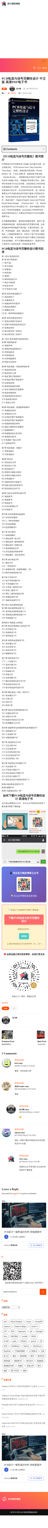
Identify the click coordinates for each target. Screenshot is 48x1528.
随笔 (24, 1371)
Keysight (39, 1331)
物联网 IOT (18, 1361)
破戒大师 (30, 1366)
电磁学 (20, 1366)
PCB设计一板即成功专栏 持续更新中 (23, 1232)
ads (5, 1322)
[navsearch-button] (34, 68)
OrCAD (6, 1341)
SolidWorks (15, 1346)
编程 (5, 1371)
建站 (14, 1356)
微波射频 (23, 1356)
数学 (32, 1356)
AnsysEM (38, 1322)
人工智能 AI (33, 1351)
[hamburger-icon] (44, 61)
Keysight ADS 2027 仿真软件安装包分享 (18, 1405)
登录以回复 (19, 1060)
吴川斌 (18, 89)
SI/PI (14, 1008)
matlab (24, 1336)
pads (14, 1341)
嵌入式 (6, 1356)
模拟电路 (7, 1361)
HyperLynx (22, 1331)
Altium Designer (16, 1322)
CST (5, 1331)
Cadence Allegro (20, 1326)
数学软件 (41, 1356)
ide (31, 1331)
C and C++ (34, 1326)
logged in (16, 1193)
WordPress (37, 1346)
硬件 (39, 1366)
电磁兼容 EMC (9, 1366)
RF (41, 1341)
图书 (4, 89)
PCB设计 (24, 1341)
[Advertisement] (24, 32)
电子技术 (29, 1361)
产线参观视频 (20, 1351)
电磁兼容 (40, 1361)
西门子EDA (15, 1371)
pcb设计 (22, 1237)
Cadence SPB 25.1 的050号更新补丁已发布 (19, 1386)
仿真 (42, 1351)
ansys (29, 1322)
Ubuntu (26, 1346)
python (33, 1341)
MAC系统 (14, 1336)
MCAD (33, 1336)
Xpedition (7, 1351)
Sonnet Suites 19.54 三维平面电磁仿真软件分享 (21, 1414)
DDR (12, 1331)
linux (5, 1336)
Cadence (7, 1326)
